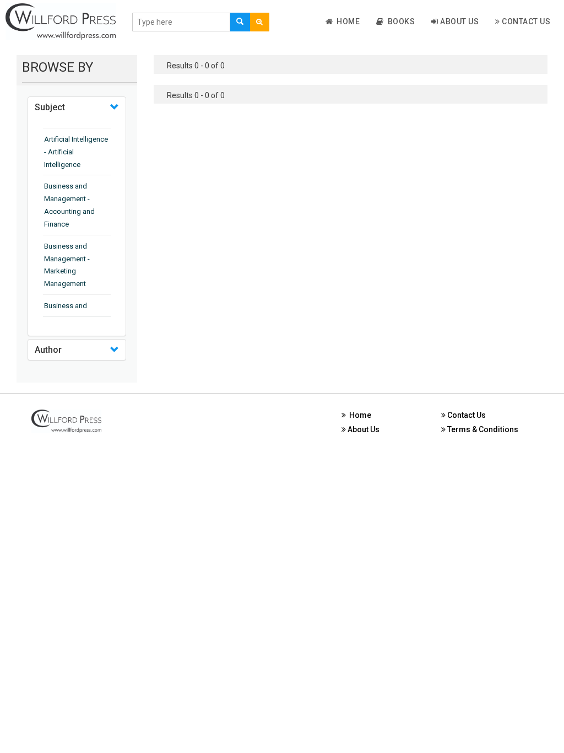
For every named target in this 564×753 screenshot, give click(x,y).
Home (346, 21)
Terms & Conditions (482, 429)
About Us (458, 21)
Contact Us (525, 21)
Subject (50, 107)
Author (48, 350)
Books (399, 21)
